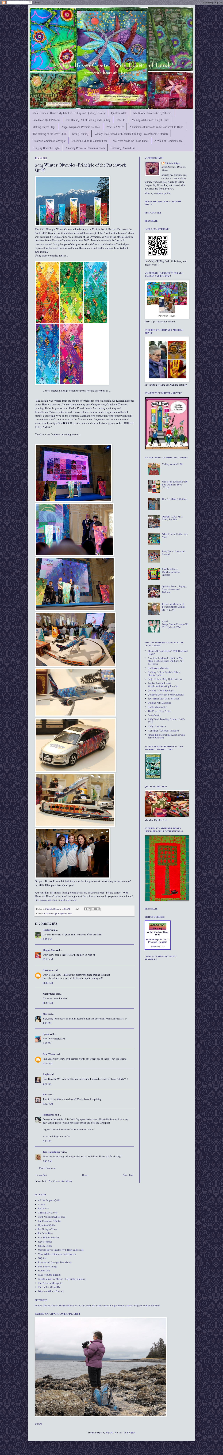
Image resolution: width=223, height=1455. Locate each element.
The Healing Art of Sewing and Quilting (88, 120)
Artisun (41, 1204)
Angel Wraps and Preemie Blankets (80, 127)
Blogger (131, 1432)
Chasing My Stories (47, 1212)
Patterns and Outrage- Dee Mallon (55, 1262)
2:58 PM (47, 1083)
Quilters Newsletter (157, 707)
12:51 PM (47, 1063)
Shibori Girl (44, 1270)
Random (163, 942)
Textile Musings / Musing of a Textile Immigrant (62, 1278)
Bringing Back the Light (46, 148)
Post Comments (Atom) (60, 1181)
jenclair (47, 930)
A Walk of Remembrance (168, 141)
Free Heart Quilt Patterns (46, 120)
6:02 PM (47, 1043)
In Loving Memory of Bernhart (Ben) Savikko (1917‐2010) (174, 606)
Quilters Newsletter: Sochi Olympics (166, 694)
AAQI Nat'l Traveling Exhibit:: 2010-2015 (166, 721)
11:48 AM (48, 1003)
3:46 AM (47, 1161)
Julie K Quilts (45, 1245)
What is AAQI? (115, 127)
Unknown (48, 970)
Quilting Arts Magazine (159, 702)
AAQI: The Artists (157, 726)
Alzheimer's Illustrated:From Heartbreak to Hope (156, 127)
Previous (152, 942)
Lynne (46, 1034)
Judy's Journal (45, 1241)
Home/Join (151, 939)
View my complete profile (157, 193)
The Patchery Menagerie (50, 1283)
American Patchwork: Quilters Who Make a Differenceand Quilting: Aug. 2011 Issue (166, 661)
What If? (121, 120)
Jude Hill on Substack (48, 1237)
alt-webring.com (157, 946)
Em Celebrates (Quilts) (49, 1221)
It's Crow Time (45, 1233)
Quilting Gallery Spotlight (161, 690)
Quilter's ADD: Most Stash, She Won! (172, 518)
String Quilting (80, 134)
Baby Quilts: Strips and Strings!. (173, 553)
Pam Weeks (49, 1054)
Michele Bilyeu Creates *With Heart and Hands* (168, 652)
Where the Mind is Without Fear (89, 141)
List (160, 939)
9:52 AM (47, 939)
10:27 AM (48, 1103)
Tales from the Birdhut (49, 1274)
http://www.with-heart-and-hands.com (55, 900)
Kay (45, 1094)
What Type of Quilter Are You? (175, 535)
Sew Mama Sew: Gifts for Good (163, 698)
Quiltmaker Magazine (158, 668)
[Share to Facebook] (95, 909)
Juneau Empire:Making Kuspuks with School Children (166, 736)
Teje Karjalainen (51, 1152)
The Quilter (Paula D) (49, 1287)
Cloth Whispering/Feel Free (51, 1216)
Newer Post (41, 1175)
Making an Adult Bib (172, 464)
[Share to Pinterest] (99, 909)
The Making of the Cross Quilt (49, 134)
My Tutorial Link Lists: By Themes (152, 113)
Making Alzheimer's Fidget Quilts (150, 120)
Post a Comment (47, 1168)
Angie (46, 1074)
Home (85, 1175)
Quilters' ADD (119, 113)
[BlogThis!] (89, 909)
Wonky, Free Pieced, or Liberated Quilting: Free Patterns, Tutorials (131, 134)
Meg (45, 1014)
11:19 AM (48, 983)
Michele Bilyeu (52, 908)
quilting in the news (63, 913)
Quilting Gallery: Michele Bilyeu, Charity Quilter (164, 673)
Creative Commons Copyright (49, 141)
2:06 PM (47, 1140)
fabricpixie (48, 1114)
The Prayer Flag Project (159, 711)
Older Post (128, 1175)
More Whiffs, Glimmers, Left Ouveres (57, 1254)
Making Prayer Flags (44, 127)
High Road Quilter (47, 1225)
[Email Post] (77, 908)
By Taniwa (43, 1208)
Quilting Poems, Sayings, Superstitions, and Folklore (174, 589)
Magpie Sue (49, 950)
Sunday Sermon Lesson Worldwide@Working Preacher (163, 685)
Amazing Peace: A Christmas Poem (85, 148)
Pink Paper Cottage (47, 1266)
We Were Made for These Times (130, 141)
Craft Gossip (154, 715)
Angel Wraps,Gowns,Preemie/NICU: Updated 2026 (175, 624)
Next (166, 939)
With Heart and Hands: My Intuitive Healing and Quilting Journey (68, 113)
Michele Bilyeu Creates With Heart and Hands (60, 1249)
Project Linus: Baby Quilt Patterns (165, 679)
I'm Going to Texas (47, 1229)
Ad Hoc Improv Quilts (49, 1200)
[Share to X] (92, 909)
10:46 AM (48, 959)
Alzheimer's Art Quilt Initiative (163, 730)
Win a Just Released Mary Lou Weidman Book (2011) (174, 484)
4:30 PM (47, 1023)
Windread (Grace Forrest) (50, 1291)
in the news (49, 913)
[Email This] (85, 909)
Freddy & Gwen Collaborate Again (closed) (171, 571)
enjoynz (109, 1432)
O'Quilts (42, 1258)
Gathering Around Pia (123, 148)
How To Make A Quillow (174, 499)
